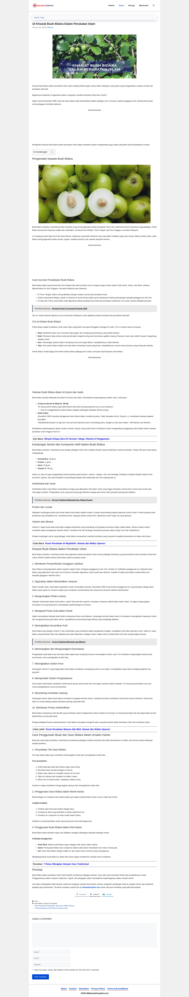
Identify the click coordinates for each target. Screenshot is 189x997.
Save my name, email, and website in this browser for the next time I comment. (67, 970)
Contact (73, 989)
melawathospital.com (91, 887)
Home (111, 5)
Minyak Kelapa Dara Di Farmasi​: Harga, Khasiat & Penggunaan (76, 439)
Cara (121, 5)
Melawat (143, 5)
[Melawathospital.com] (43, 5)
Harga (131, 5)
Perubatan (53, 903)
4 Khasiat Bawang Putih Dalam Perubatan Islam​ (51, 908)
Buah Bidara (39, 903)
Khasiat (46, 903)
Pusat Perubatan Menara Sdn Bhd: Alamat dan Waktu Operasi (78, 729)
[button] (154, 5)
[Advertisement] (94, 127)
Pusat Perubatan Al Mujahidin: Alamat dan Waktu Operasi (75, 543)
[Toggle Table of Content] (50, 152)
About (64, 989)
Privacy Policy (98, 989)
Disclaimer (84, 989)
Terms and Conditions (117, 989)
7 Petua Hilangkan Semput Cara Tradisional (66, 864)
